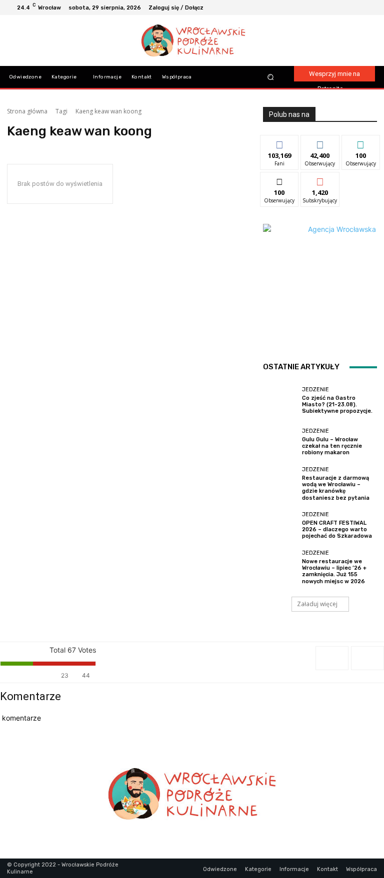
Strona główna (27, 111)
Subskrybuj (320, 179)
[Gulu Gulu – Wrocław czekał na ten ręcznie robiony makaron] (280, 442)
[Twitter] (369, 7)
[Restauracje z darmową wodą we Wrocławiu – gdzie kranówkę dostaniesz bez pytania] (280, 484)
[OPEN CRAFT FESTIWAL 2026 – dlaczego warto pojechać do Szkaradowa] (280, 526)
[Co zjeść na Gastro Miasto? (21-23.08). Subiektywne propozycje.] (280, 400)
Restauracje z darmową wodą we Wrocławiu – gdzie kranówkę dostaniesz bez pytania (336, 488)
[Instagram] (345, 7)
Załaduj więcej (317, 604)
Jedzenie (315, 389)
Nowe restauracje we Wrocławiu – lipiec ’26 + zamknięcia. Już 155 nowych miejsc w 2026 (334, 571)
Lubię (280, 142)
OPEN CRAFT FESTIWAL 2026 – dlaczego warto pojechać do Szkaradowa (337, 529)
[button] (270, 77)
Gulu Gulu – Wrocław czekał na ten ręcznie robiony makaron (332, 446)
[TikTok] (357, 7)
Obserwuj (320, 142)
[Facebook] (333, 7)
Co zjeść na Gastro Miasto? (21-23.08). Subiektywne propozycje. (337, 404)
